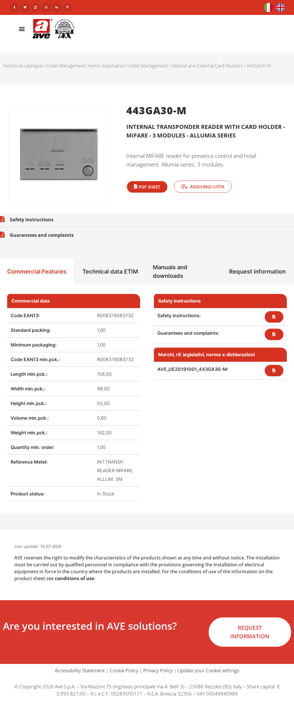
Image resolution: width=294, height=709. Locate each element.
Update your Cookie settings (208, 670)
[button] (21, 28)
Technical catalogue (23, 66)
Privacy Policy (158, 670)
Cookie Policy (124, 670)
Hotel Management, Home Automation (86, 66)
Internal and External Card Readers (207, 66)
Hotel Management (148, 66)
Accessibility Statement (80, 670)
